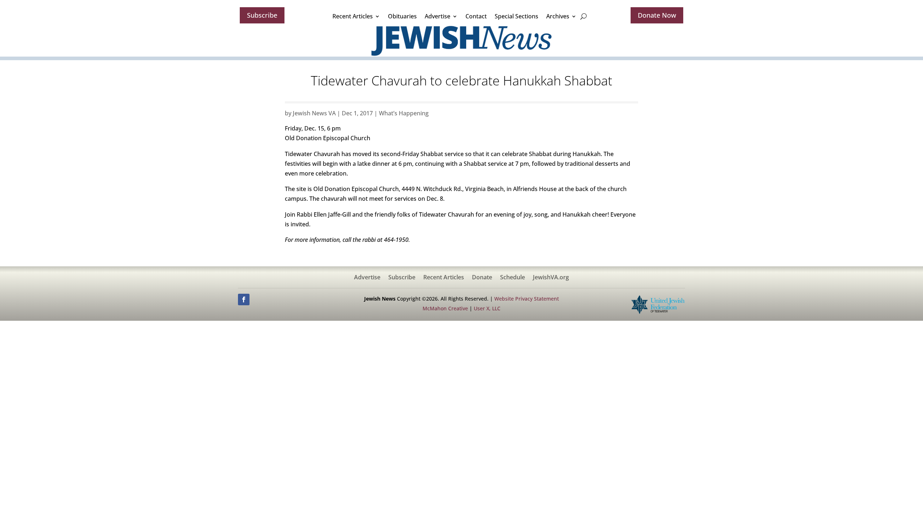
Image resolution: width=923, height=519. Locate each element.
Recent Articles (352, 16)
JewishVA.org (551, 278)
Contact (476, 16)
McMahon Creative (445, 308)
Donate (482, 278)
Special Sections (516, 16)
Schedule (512, 278)
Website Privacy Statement (526, 298)
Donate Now (657, 15)
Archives (557, 16)
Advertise (437, 16)
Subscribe (262, 15)
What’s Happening (404, 113)
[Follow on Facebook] (243, 299)
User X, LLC (487, 308)
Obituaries (402, 16)
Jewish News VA (314, 113)
